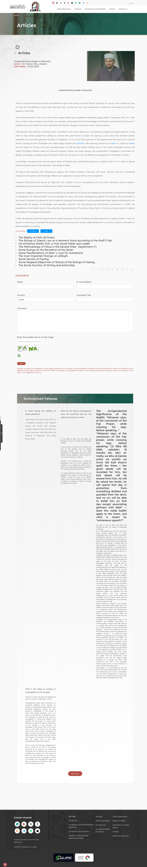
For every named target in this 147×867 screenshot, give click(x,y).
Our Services (101, 825)
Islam (113, 143)
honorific (80, 143)
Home (16, 15)
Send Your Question (121, 836)
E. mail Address (84, 282)
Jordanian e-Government (79, 831)
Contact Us (123, 9)
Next (46, 231)
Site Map (72, 816)
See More (75, 774)
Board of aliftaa (119, 821)
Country (21, 295)
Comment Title (84, 295)
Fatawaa (99, 816)
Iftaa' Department (120, 816)
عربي (131, 3)
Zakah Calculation (103, 821)
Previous (33, 231)
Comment (22, 308)
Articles (116, 832)
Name (20, 282)
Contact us (73, 820)
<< (92, 269)
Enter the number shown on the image (35, 337)
